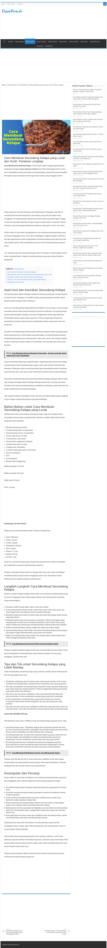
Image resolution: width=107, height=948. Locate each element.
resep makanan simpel (28, 169)
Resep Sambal (52, 41)
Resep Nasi (49, 46)
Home (5, 85)
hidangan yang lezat (11, 225)
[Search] (104, 4)
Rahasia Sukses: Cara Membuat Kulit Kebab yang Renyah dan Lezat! (55, 932)
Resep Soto (84, 41)
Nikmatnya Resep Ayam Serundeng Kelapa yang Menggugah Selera (14, 932)
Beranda (4, 41)
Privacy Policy (11, 4)
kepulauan (40, 311)
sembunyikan (19, 269)
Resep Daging (19, 41)
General (10, 41)
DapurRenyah (15, 944)
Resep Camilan (41, 41)
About (3, 4)
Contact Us (20, 4)
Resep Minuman (95, 41)
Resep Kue (40, 46)
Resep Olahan (30, 41)
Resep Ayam (63, 41)
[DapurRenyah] (12, 10)
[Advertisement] (67, 22)
